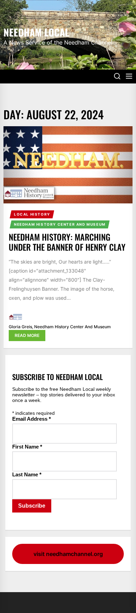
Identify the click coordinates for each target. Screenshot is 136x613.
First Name (27, 447)
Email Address (31, 419)
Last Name (26, 474)
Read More (27, 335)
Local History (32, 214)
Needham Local (36, 31)
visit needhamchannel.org (68, 553)
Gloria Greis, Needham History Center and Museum (60, 326)
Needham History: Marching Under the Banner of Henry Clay (67, 242)
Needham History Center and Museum (60, 224)
